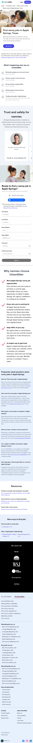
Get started (9, 46)
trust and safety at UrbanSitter (22, 438)
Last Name (5, 219)
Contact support (5, 713)
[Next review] (30, 146)
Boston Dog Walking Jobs (9, 681)
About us (19, 713)
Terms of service (5, 732)
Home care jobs (6, 704)
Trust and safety (21, 715)
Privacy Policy (4, 735)
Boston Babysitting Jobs (8, 639)
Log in (21, 2)
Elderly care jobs (6, 702)
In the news (20, 720)
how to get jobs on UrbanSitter (18, 454)
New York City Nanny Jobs (9, 648)
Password (4, 243)
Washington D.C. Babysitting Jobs (11, 636)
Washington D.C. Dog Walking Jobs (11, 678)
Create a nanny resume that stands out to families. (14, 509)
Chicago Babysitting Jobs (9, 629)
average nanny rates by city (16, 404)
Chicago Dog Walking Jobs (9, 671)
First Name (5, 211)
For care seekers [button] (6, 596)
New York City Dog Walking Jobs (11, 668)
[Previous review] (2, 146)
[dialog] (2, 740)
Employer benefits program (24, 723)
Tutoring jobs (5, 692)
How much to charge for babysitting (10, 613)
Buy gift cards (5, 718)
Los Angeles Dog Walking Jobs (10, 673)
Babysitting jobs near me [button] (8, 624)
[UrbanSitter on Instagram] (26, 741)
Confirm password (7, 251)
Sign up (27, 2)
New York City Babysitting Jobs (10, 627)
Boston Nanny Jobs (7, 660)
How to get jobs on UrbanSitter (9, 606)
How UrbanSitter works (7, 601)
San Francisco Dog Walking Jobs (11, 683)
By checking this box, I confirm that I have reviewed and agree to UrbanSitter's (15, 206)
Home (2, 5)
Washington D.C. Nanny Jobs (10, 657)
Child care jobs (6, 689)
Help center (4, 715)
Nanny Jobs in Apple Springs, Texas (13, 8)
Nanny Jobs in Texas (22, 5)
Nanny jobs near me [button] (6, 645)
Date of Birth (5, 235)
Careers (19, 718)
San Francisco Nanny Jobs (9, 662)
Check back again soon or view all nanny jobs (13, 57)
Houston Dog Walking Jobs (9, 676)
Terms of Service (12, 208)
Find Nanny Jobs (10, 5)
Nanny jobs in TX (7, 527)
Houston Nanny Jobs (7, 655)
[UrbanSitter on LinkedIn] (30, 741)
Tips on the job (5, 618)
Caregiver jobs (6, 699)
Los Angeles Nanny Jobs (8, 652)
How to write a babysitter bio (9, 611)
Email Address (6, 227)
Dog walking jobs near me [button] (8, 666)
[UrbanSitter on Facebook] (23, 741)
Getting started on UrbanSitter (9, 603)
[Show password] (29, 246)
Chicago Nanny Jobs (7, 650)
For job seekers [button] (19, 596)
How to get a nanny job (7, 608)
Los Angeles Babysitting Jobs (10, 632)
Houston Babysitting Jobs (9, 634)
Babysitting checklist (6, 616)
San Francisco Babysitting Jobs (10, 641)
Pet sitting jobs (6, 694)
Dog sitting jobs (6, 697)
